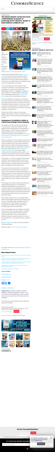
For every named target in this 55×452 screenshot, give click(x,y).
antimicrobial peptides (14, 292)
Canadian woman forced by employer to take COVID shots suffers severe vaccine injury (44, 187)
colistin (22, 292)
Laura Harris (13, 25)
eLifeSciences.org (6, 277)
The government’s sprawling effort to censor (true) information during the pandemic (45, 116)
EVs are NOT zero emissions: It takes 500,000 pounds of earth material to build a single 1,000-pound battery (44, 108)
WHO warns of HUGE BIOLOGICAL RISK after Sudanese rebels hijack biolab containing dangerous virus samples (45, 70)
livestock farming (18, 296)
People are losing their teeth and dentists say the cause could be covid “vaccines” (44, 146)
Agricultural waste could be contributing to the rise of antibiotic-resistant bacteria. (15, 135)
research (26, 296)
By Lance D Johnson (45, 66)
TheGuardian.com (6, 274)
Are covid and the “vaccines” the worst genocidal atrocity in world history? (44, 86)
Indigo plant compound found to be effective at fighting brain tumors (45, 139)
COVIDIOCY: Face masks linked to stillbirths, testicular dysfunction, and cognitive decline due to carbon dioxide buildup (45, 133)
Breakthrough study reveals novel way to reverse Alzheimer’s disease (45, 193)
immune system (9, 296)
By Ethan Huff (44, 56)
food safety (13, 294)
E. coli (26, 292)
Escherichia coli (5, 294)
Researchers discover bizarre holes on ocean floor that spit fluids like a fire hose (45, 93)
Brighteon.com (5, 280)
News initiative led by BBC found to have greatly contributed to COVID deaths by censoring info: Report (45, 153)
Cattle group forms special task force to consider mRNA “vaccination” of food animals (44, 173)
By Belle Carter (45, 74)
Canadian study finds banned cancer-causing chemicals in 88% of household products (45, 166)
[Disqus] (16, 371)
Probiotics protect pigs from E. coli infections (9, 268)
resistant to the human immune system (15, 71)
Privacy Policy (38, 440)
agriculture (13, 290)
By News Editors (45, 118)
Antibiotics (4, 292)
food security (20, 294)
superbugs (4, 297)
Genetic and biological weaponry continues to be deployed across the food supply (44, 180)
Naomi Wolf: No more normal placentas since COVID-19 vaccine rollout (44, 159)
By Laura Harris (45, 82)
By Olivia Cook (44, 169)
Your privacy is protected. (6, 315)
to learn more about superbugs (18, 227)
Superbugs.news (8, 222)
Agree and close (41, 443)
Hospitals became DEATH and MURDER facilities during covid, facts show (44, 54)
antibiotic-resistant (21, 290)
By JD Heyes (44, 155)
